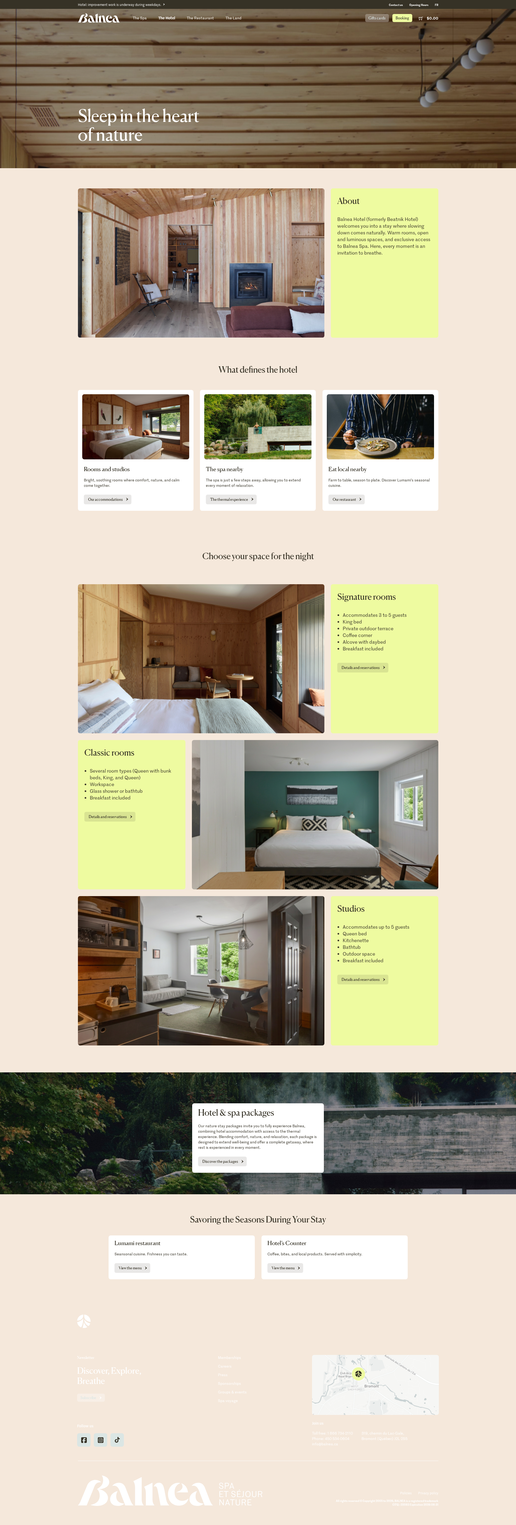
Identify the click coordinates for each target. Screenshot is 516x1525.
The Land (233, 17)
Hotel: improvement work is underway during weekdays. (119, 4)
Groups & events (232, 1391)
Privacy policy (428, 1493)
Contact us (396, 4)
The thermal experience (229, 499)
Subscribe (88, 1397)
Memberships (229, 1357)
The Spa (140, 17)
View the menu (130, 1268)
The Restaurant (200, 17)
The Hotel (166, 17)
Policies (406, 1493)
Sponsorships (229, 1383)
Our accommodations (105, 499)
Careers (225, 1366)
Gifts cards (377, 18)
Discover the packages (220, 1161)
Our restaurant (344, 499)
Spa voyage (228, 1400)
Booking (402, 18)
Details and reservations (361, 667)
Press (223, 1374)
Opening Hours (418, 4)
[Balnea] (170, 1490)
